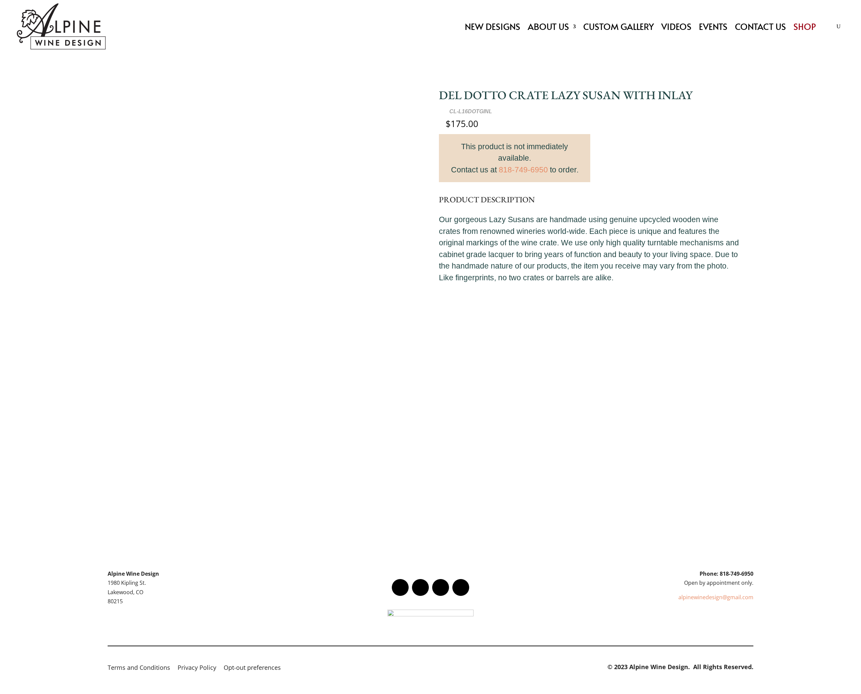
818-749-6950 (523, 169)
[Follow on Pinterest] (461, 587)
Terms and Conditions (139, 668)
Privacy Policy (197, 668)
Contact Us (760, 26)
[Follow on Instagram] (440, 587)
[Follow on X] (420, 587)
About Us (548, 26)
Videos (676, 26)
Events (713, 26)
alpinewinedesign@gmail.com (715, 597)
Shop (804, 26)
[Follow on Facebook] (400, 587)
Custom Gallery (618, 26)
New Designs (492, 26)
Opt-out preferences (252, 668)
